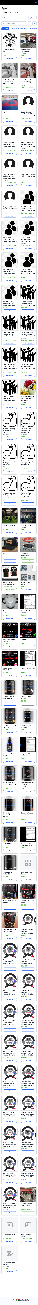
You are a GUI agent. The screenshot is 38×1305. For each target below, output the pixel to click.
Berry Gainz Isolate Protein (9, 902)
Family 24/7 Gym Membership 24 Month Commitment (10, 398)
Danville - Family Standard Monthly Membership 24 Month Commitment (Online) (10, 1114)
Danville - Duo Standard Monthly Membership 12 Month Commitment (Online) (28, 1053)
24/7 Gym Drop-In (9, 525)
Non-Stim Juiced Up (28, 668)
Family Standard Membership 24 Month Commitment (10, 334)
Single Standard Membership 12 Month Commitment (28, 114)
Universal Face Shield (8, 612)
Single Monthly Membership (19, 29)
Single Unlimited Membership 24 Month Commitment (10, 176)
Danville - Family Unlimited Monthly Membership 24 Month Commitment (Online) (10, 1205)
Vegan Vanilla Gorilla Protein (26, 755)
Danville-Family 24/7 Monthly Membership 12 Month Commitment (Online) (28, 992)
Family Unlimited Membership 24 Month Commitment (10, 366)
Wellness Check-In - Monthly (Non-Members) (27, 398)
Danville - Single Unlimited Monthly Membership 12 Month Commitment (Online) (28, 1114)
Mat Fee (5, 112)
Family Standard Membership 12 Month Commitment (28, 303)
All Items (5, 29)
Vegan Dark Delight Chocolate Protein (10, 783)
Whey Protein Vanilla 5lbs (8, 873)
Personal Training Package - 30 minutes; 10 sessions (9, 430)
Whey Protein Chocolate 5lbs (26, 844)
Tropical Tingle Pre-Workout (10, 726)
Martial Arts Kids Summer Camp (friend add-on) (9, 82)
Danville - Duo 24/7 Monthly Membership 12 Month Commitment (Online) (28, 962)
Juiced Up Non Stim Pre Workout (9, 930)
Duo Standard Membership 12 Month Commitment (28, 209)
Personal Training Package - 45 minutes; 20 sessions (9, 495)
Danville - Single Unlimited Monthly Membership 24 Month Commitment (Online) (10, 1144)
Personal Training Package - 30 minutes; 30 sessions (9, 463)
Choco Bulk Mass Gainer (27, 612)
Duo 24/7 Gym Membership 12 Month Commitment (28, 271)
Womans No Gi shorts (26, 583)
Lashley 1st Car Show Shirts (26, 554)
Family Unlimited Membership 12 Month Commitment (28, 334)
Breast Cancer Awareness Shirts (9, 583)
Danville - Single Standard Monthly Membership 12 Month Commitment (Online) (28, 1022)
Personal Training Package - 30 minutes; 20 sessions (27, 430)
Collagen (24, 639)
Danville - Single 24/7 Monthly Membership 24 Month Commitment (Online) (10, 962)
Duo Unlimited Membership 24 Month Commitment (10, 271)
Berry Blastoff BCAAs (26, 698)
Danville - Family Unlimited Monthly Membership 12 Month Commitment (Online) (28, 1175)
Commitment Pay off (9, 50)
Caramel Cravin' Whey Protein (8, 698)
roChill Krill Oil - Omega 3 (27, 726)
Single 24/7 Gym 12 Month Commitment (28, 176)
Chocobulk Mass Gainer (27, 873)
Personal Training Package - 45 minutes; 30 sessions (27, 495)
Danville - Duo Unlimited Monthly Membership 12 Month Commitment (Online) (28, 1144)
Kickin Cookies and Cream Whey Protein (27, 784)
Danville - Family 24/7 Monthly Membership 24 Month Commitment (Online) (10, 1022)
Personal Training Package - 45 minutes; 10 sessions (27, 463)
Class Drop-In (26, 525)
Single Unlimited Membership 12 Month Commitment (28, 144)
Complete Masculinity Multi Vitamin (9, 815)
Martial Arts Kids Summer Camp (27, 81)
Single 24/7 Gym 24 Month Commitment (10, 208)
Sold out (10, 675)
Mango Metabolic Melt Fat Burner (9, 755)
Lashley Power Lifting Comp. (26, 1205)
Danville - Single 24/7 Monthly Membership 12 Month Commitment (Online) (28, 931)
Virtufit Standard (9, 1234)
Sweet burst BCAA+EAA (7, 669)
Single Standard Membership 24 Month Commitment (10, 144)
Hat (4, 554)
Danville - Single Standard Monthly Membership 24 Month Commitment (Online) (10, 1053)
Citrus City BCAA (9, 843)
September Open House (9, 1263)
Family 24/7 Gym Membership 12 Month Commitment (28, 366)
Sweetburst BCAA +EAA (27, 902)
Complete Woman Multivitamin (27, 814)
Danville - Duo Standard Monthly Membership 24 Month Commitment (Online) (10, 1083)
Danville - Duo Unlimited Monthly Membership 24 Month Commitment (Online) (10, 1175)
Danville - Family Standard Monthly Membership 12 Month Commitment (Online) (28, 1083)
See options (28, 561)
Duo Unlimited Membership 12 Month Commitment (28, 239)
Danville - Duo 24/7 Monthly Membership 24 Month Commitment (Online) (10, 992)
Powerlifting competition (25, 50)
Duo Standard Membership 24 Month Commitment (10, 239)
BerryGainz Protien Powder (9, 640)
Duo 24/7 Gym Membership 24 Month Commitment (10, 303)
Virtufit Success (26, 1234)
